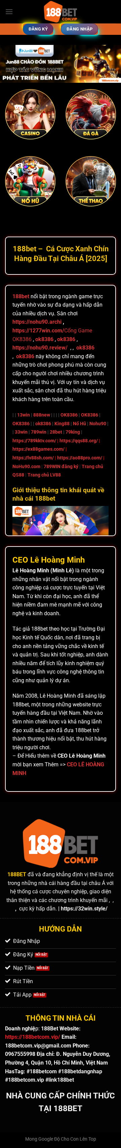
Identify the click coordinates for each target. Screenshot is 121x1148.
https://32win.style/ (84, 908)
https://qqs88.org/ (78, 441)
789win (38, 432)
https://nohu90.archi (37, 322)
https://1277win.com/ (38, 330)
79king (73, 432)
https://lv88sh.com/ (33, 458)
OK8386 (69, 415)
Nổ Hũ (79, 424)
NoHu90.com (26, 466)
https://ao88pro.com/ (79, 458)
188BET (16, 874)
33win (21, 432)
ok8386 (43, 424)
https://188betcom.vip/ (32, 1037)
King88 (62, 424)
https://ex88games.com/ (38, 449)
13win (23, 415)
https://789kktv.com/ (34, 441)
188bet (20, 296)
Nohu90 (97, 424)
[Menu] (9, 11)
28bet (56, 432)
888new (41, 415)
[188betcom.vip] (60, 11)
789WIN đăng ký (61, 466)
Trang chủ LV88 (44, 475)
